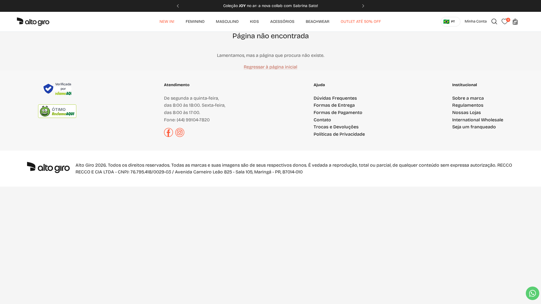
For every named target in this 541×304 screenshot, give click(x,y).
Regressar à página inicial (270, 67)
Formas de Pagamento (338, 112)
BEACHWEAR (317, 21)
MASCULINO (227, 21)
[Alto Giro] (33, 21)
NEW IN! (166, 21)
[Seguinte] (372, 6)
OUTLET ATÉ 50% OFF (361, 21)
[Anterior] (169, 6)
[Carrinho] (515, 21)
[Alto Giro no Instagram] (179, 135)
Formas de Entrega (334, 105)
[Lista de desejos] (504, 22)
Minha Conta (476, 21)
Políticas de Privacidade (339, 134)
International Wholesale (477, 119)
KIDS (254, 21)
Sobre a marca (468, 98)
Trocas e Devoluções (336, 126)
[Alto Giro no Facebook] (168, 135)
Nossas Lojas (466, 112)
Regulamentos (468, 105)
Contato (322, 119)
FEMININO (195, 21)
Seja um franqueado (474, 126)
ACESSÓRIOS (282, 21)
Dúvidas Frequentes (335, 98)
